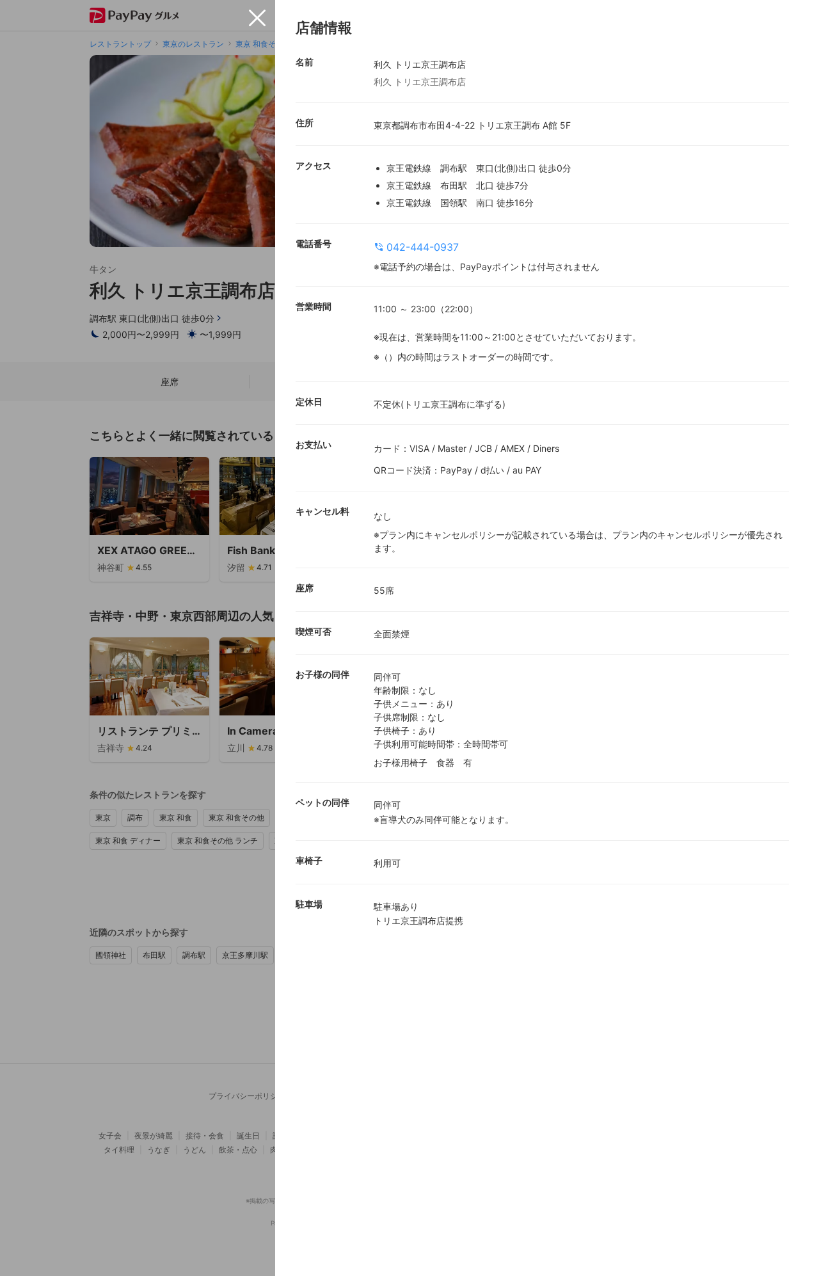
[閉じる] (257, 18)
